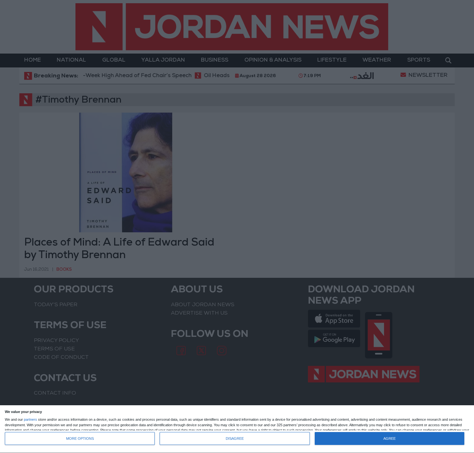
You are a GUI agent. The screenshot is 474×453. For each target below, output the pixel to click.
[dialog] (237, 429)
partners (30, 419)
